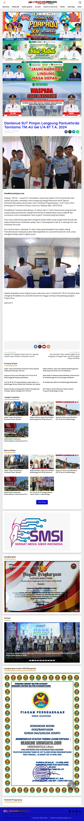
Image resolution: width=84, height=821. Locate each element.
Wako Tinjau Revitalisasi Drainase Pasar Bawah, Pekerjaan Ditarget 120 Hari (21, 370)
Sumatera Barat (9, 132)
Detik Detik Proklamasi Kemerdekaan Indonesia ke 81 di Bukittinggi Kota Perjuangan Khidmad (61, 376)
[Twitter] (40, 346)
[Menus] (4, 2)
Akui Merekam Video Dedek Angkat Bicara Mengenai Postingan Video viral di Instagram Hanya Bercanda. (64, 355)
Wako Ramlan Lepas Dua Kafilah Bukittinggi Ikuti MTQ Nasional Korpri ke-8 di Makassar (60, 370)
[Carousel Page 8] (48, 660)
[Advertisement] (42, 321)
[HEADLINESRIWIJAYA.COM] (42, 2)
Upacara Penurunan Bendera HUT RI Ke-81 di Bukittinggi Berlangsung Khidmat (20, 376)
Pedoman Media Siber (40, 818)
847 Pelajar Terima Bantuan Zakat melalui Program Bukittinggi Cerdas (58, 390)
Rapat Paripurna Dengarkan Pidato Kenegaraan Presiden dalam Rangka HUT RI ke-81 (22, 390)
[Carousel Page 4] (38, 660)
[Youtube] (44, 346)
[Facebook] (35, 346)
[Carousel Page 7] (46, 660)
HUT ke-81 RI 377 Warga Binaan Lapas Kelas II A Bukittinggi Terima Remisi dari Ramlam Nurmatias (22, 383)
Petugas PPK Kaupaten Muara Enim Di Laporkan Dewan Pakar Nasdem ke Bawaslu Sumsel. (21, 354)
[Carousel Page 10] (54, 660)
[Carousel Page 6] (43, 660)
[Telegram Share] (73, 131)
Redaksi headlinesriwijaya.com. (61, 818)
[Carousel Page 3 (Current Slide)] (35, 660)
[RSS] (48, 346)
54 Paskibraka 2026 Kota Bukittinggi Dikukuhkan (60, 382)
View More (42, 502)
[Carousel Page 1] (30, 660)
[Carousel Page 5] (41, 660)
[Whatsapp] (77, 131)
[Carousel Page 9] (51, 660)
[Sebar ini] (66, 131)
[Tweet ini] (70, 131)
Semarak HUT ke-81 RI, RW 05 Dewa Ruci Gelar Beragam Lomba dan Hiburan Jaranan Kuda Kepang (38, 654)
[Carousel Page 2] (33, 660)
